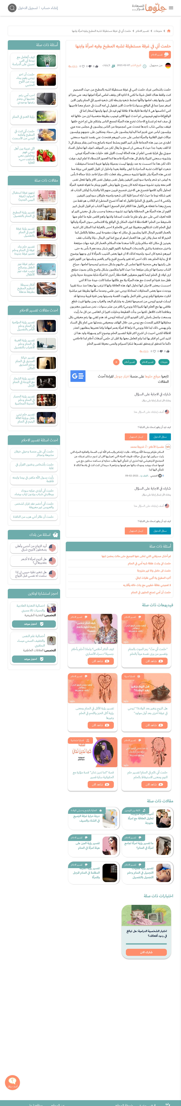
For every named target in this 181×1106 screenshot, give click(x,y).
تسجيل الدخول (28, 8)
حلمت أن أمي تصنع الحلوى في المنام (151, 592)
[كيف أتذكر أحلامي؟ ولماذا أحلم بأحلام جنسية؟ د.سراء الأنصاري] (92, 629)
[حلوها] (171, 8)
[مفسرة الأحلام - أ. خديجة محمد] (168, 447)
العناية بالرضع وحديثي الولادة (84, 810)
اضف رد (144, 475)
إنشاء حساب (49, 8)
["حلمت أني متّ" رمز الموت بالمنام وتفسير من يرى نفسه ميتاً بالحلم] (146, 629)
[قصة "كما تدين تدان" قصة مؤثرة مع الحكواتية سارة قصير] (92, 752)
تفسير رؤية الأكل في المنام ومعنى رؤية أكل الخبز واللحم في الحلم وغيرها (95, 713)
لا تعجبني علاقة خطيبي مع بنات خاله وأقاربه (147, 585)
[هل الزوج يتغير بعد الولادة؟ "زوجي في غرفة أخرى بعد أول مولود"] (146, 688)
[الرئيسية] (169, 31)
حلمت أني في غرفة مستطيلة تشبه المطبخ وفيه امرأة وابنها (101, 31)
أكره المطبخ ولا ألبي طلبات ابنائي (153, 578)
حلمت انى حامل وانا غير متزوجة (154, 570)
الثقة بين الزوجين (132, 810)
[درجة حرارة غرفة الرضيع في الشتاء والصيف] (110, 818)
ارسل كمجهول (136, 437)
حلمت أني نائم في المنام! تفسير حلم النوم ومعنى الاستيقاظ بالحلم (147, 775)
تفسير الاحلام (142, 31)
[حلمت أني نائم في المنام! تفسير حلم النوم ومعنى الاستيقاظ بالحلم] (146, 752)
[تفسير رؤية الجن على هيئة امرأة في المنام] (110, 846)
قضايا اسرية (129, 676)
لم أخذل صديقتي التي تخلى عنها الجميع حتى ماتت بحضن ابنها (136, 556)
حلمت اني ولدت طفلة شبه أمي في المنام (149, 563)
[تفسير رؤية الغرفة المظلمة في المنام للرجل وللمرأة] (110, 873)
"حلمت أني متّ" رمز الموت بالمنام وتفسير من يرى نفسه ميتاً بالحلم (148, 651)
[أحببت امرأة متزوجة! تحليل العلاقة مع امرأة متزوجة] (163, 818)
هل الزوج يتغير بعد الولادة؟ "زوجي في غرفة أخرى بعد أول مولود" (148, 711)
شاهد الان (151, 661)
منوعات (158, 31)
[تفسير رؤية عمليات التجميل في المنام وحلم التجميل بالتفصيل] (163, 873)
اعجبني (153, 475)
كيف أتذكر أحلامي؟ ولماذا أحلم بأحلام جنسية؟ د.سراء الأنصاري (92, 651)
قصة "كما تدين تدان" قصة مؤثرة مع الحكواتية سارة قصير (93, 775)
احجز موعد (30, 624)
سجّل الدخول (160, 437)
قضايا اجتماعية (77, 740)
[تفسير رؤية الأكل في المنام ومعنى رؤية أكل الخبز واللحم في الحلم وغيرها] (92, 688)
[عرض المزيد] (116, 362)
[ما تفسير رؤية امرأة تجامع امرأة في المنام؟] (163, 846)
